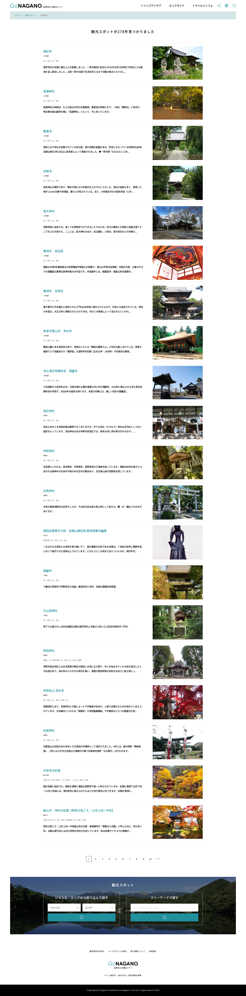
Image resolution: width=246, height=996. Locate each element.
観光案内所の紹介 (97, 951)
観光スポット (30, 15)
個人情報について (137, 951)
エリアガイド (176, 5)
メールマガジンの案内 (117, 951)
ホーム (17, 15)
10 (150, 859)
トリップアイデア (151, 5)
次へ (158, 859)
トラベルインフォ (202, 5)
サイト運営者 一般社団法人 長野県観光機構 (122, 975)
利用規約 (152, 951)
